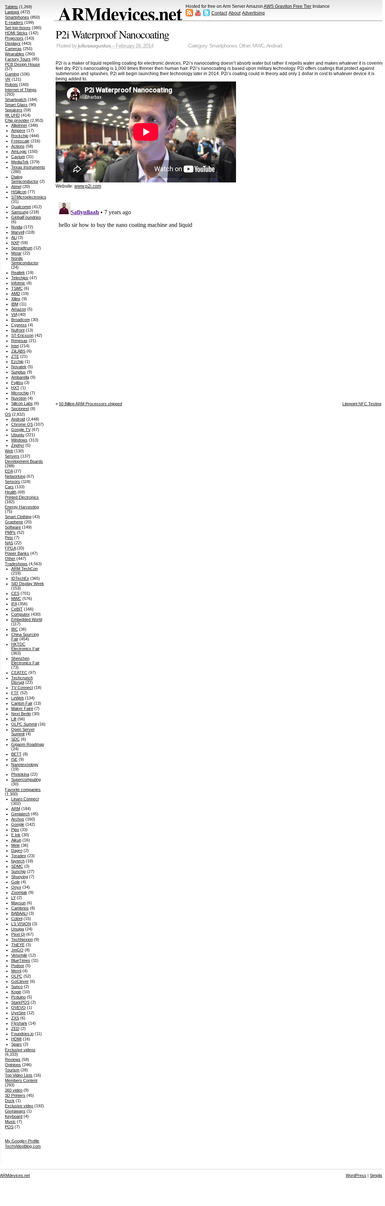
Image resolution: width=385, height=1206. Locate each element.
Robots (11, 84)
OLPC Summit (24, 724)
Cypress (19, 325)
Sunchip (18, 871)
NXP (15, 242)
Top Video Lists (18, 1075)
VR (7, 79)
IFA (14, 604)
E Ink (16, 835)
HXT (15, 387)
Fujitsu (17, 382)
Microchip (20, 393)
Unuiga (17, 929)
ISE (14, 759)
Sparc (16, 1044)
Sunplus (18, 372)
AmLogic (19, 151)
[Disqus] (220, 292)
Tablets (11, 6)
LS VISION (21, 924)
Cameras (13, 48)
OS (8, 414)
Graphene (14, 522)
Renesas (19, 340)
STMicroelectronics (28, 197)
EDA (9, 471)
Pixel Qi (18, 934)
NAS (9, 543)
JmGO (17, 950)
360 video (13, 1090)
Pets (9, 537)
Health (10, 492)
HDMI (16, 1039)
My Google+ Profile (22, 1141)
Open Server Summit (23, 731)
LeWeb (17, 698)
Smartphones (223, 46)
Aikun (16, 840)
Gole (15, 882)
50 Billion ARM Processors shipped (90, 404)
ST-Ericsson (22, 335)
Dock (10, 1100)
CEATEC (19, 672)
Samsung (19, 212)
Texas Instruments (28, 167)
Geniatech (20, 814)
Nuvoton (19, 398)
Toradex (18, 855)
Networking (15, 476)
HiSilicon (19, 192)
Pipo (15, 829)
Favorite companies (23, 789)
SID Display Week (27, 583)
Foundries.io (22, 1033)
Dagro (16, 850)
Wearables (14, 54)
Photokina (20, 774)
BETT (16, 754)
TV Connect (22, 687)
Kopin (16, 992)
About (234, 13)
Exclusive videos (20, 1049)
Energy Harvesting (22, 507)
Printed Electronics (22, 497)
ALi (14, 237)
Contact (219, 13)
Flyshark (19, 1023)
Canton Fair (21, 703)
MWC (258, 46)
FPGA (10, 548)
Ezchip (17, 361)
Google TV (21, 429)
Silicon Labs (22, 403)
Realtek (18, 272)
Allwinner (19, 125)
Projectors (14, 38)
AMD (15, 293)
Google (17, 824)
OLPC (16, 976)
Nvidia (16, 227)
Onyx (16, 887)
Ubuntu (17, 435)
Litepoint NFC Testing (361, 404)
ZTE (15, 356)
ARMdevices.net (120, 13)
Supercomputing (26, 779)
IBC (14, 629)
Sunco (17, 986)
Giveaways (15, 1111)
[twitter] (206, 15)
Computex (20, 614)
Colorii (16, 918)
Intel (15, 346)
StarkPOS (20, 1002)
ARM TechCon (24, 568)
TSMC (17, 288)
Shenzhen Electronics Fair (25, 660)
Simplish (377, 1175)
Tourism (12, 1070)
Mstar (16, 253)
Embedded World (26, 619)
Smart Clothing (18, 516)
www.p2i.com (87, 186)
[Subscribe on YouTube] (198, 15)
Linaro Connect (25, 799)
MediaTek (20, 162)
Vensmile (19, 955)
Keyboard (13, 1116)
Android (274, 46)
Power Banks (17, 553)
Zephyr (17, 445)
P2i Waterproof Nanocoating (112, 34)
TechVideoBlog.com (23, 1146)
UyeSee (18, 1012)
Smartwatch (16, 99)
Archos (17, 819)
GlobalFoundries (26, 217)
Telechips (19, 278)
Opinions (13, 1064)
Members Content (21, 1080)
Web (9, 451)
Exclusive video (19, 1106)
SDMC (17, 866)
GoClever (20, 981)
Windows (19, 440)
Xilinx (16, 298)
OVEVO (18, 1007)
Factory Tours (18, 59)
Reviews (13, 1059)
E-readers (14, 22)
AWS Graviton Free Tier (287, 6)
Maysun (18, 903)
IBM (14, 304)
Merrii (16, 971)
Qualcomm (21, 206)
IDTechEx (20, 578)
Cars (9, 486)
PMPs (10, 532)
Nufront (18, 330)
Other (244, 46)
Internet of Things (21, 89)
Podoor (17, 965)
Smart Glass (16, 104)
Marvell (17, 232)
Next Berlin (21, 713)
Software (13, 527)
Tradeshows (16, 564)
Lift (13, 719)
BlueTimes (20, 960)
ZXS (15, 1018)
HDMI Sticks (16, 33)
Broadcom (20, 319)
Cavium (18, 156)
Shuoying (19, 876)
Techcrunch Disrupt (22, 680)
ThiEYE (18, 944)
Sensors (12, 481)
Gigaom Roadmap (27, 744)
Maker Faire (22, 708)
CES (15, 593)
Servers (12, 456)
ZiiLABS (18, 351)
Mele (15, 845)
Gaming (12, 74)
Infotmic (18, 283)
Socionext (20, 408)
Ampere (18, 130)
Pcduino (18, 997)
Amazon (18, 309)
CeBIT (17, 609)
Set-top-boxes (18, 27)
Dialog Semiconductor (24, 179)
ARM (15, 808)
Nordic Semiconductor (24, 260)
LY (13, 897)
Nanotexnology (24, 764)
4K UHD (12, 115)
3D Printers (15, 1095)
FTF (15, 692)
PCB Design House (22, 64)
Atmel (16, 186)
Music (10, 1121)
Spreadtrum (21, 248)
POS (9, 1127)
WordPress (356, 1175)
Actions (18, 146)
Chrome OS (22, 424)
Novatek (19, 366)
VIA (14, 314)
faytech (18, 861)
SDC (15, 739)
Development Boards (24, 461)
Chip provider (17, 120)
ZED (15, 1028)
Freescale (20, 141)
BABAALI (19, 913)
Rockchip (19, 135)
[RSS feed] (189, 15)
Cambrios (20, 908)
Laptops (12, 12)
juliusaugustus (94, 46)
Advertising (253, 13)
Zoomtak (19, 892)
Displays (13, 43)
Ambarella (20, 377)
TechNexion (22, 939)
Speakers (13, 110)
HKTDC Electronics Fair (25, 646)
